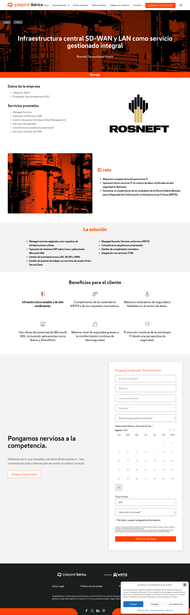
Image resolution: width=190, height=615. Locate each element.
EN (180, 5)
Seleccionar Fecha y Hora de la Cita (133, 426)
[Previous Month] (170, 430)
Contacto (137, 5)
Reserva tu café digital (145, 539)
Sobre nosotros (99, 5)
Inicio (46, 5)
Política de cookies (143, 610)
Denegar (154, 604)
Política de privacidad (157, 610)
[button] (185, 585)
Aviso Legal (169, 610)
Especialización (59, 5)
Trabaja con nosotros (119, 5)
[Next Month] (174, 430)
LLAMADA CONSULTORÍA (160, 5)
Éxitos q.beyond (80, 5)
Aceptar (133, 604)
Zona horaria (121, 496)
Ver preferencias (176, 604)
